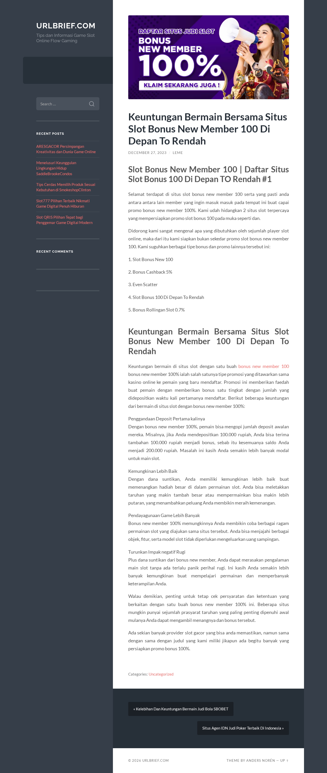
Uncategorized (161, 674)
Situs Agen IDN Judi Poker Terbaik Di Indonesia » (243, 728)
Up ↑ (284, 760)
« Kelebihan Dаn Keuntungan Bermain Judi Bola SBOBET (180, 709)
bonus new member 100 (263, 366)
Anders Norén (260, 760)
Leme (178, 153)
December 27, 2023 (147, 153)
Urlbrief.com (66, 25)
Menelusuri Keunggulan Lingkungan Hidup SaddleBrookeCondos (56, 168)
